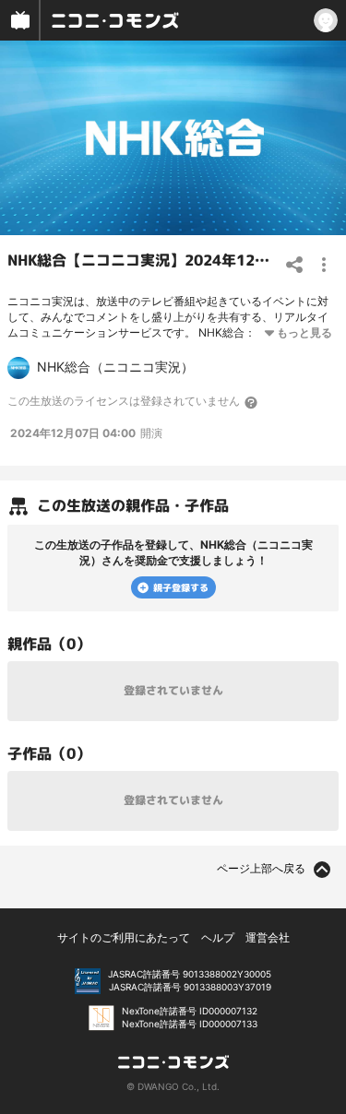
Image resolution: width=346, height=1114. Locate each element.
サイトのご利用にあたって (123, 937)
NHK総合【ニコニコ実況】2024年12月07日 (155, 260)
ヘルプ (217, 937)
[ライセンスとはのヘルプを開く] (252, 402)
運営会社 (267, 937)
